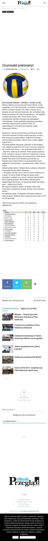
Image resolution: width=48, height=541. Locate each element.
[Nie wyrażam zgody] (45, 527)
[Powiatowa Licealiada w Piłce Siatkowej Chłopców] (7, 327)
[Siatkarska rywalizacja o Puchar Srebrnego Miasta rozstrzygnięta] (7, 338)
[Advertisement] (24, 38)
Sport (15, 8)
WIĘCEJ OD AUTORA (29, 309)
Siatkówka (22, 8)
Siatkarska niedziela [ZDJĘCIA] (28, 357)
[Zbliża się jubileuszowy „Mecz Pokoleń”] (7, 349)
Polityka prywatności (28, 537)
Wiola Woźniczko (11, 69)
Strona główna (6, 8)
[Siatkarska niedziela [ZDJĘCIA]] (7, 360)
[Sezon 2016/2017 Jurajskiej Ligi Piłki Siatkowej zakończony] (7, 370)
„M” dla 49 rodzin (39, 301)
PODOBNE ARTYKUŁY (10, 309)
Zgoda (15, 537)
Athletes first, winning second (13, 301)
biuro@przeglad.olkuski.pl (30, 511)
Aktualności (6, 319)
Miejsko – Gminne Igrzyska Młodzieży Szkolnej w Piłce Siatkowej (26, 317)
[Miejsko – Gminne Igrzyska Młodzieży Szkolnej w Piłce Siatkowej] (7, 316)
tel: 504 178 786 (24, 506)
